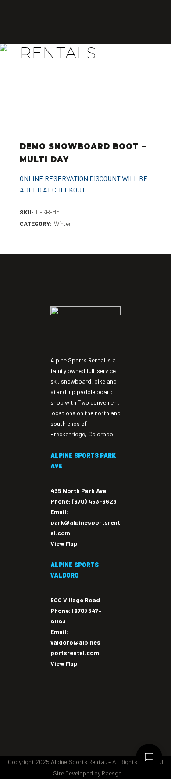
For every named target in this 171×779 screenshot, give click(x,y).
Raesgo (112, 773)
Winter (62, 223)
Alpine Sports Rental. (79, 761)
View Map (64, 543)
